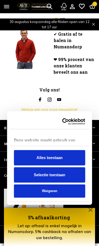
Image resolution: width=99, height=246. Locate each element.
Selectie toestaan (49, 141)
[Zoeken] (49, 6)
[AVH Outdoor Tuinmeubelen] (34, 6)
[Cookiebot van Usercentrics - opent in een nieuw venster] (65, 88)
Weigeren (49, 158)
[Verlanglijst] (82, 6)
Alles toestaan (49, 124)
